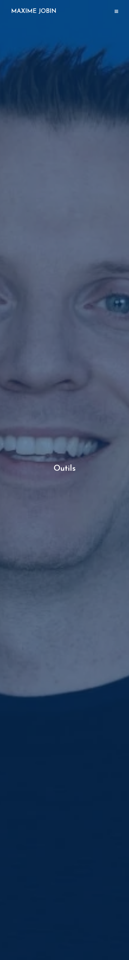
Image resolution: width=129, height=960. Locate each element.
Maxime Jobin (33, 11)
